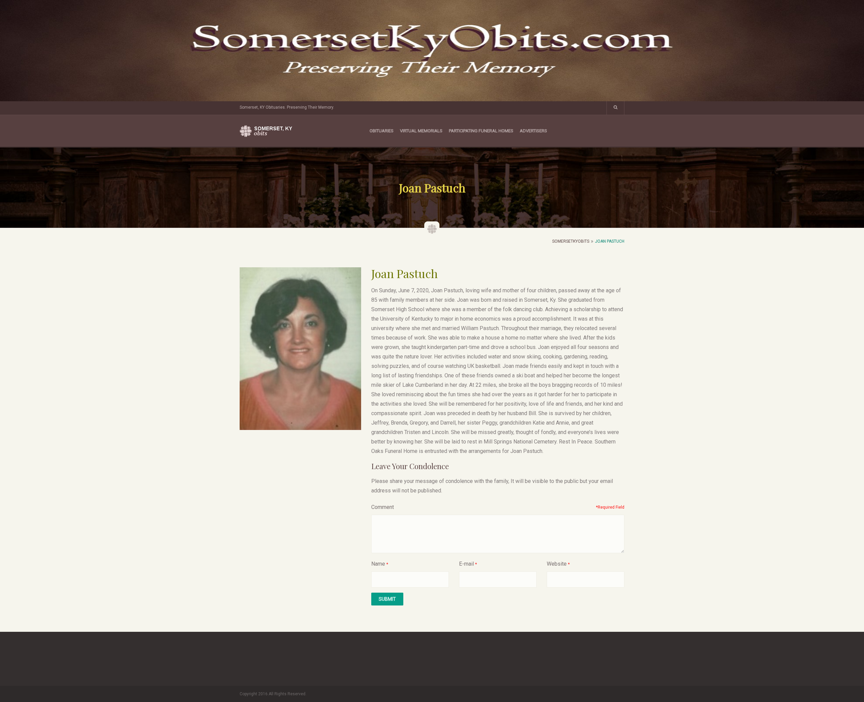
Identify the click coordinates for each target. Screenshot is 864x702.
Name (378, 564)
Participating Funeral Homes (481, 130)
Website (557, 564)
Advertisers (533, 130)
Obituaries (382, 130)
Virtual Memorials (421, 130)
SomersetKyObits (570, 241)
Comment (382, 507)
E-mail (466, 564)
